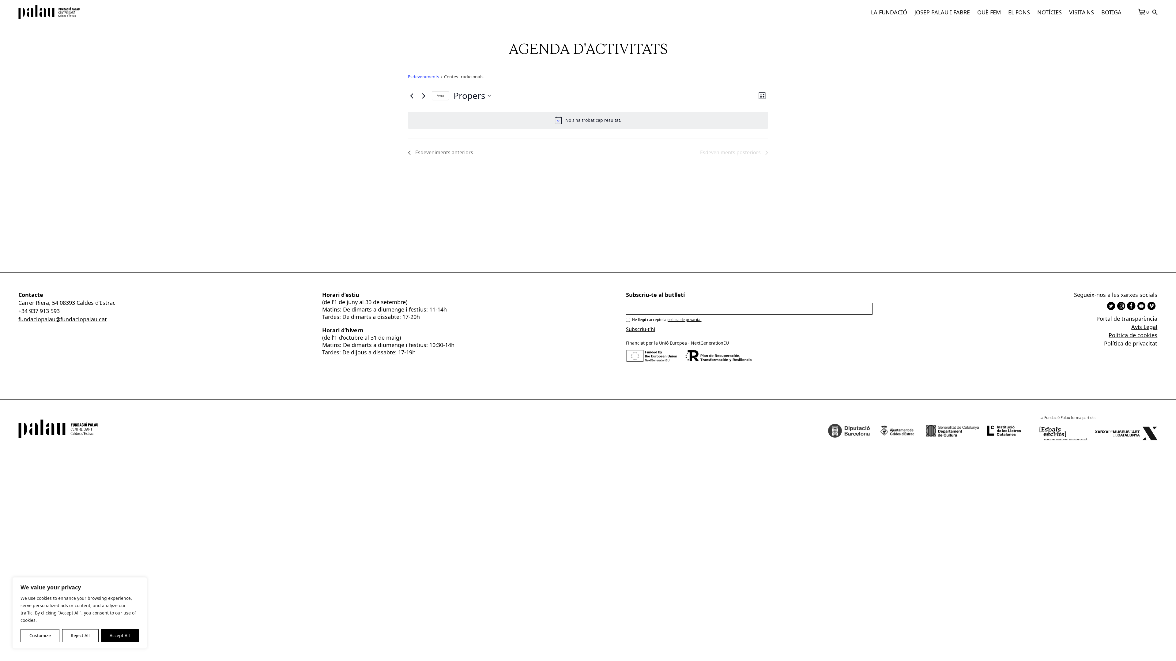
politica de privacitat (684, 319)
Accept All (120, 635)
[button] (889, 12)
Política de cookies (1133, 335)
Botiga (1111, 12)
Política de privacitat (1130, 343)
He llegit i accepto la (667, 319)
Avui (440, 95)
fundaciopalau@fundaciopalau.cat (62, 319)
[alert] (588, 120)
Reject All (80, 635)
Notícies (1049, 12)
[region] (79, 613)
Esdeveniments (423, 77)
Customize (40, 635)
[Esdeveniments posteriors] (423, 95)
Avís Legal (1144, 326)
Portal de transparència (1126, 318)
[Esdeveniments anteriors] (411, 95)
